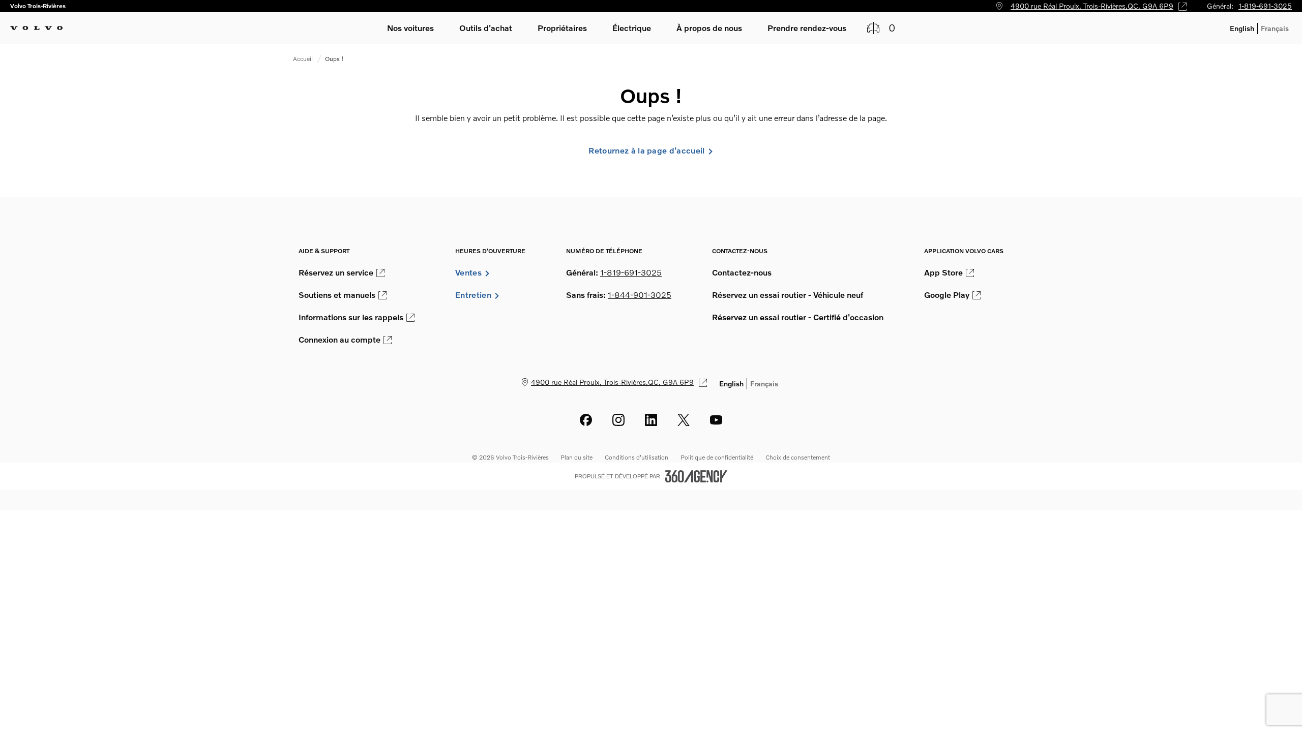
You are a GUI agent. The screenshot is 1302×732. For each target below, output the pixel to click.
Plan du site (576, 457)
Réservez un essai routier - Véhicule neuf (787, 295)
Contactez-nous (742, 272)
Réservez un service (336, 272)
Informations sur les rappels (351, 317)
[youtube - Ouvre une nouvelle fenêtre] (716, 420)
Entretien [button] (473, 295)
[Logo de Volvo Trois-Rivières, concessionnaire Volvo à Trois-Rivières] (36, 28)
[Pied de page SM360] (696, 476)
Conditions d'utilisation (636, 457)
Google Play (946, 295)
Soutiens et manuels (337, 295)
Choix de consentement (797, 457)
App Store (943, 272)
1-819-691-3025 (1265, 6)
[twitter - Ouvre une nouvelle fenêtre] (683, 420)
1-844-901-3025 (639, 295)
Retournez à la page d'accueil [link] (646, 150)
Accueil (303, 59)
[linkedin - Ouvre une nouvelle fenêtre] (651, 420)
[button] (410, 28)
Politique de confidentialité (716, 457)
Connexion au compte (339, 339)
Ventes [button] (468, 272)
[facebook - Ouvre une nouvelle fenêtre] (586, 420)
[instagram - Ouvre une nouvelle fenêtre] (618, 420)
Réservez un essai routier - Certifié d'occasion (797, 317)
